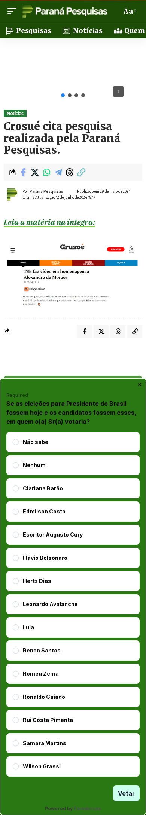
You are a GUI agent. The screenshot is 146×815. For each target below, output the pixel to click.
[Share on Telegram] (58, 172)
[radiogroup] (73, 604)
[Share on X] (35, 172)
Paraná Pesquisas (46, 191)
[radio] (16, 442)
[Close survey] (140, 384)
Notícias (15, 113)
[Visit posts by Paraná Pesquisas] (11, 194)
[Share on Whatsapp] (46, 172)
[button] (13, 11)
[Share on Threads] (69, 172)
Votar (126, 793)
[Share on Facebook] (23, 172)
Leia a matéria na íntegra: (49, 222)
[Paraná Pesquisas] (64, 11)
